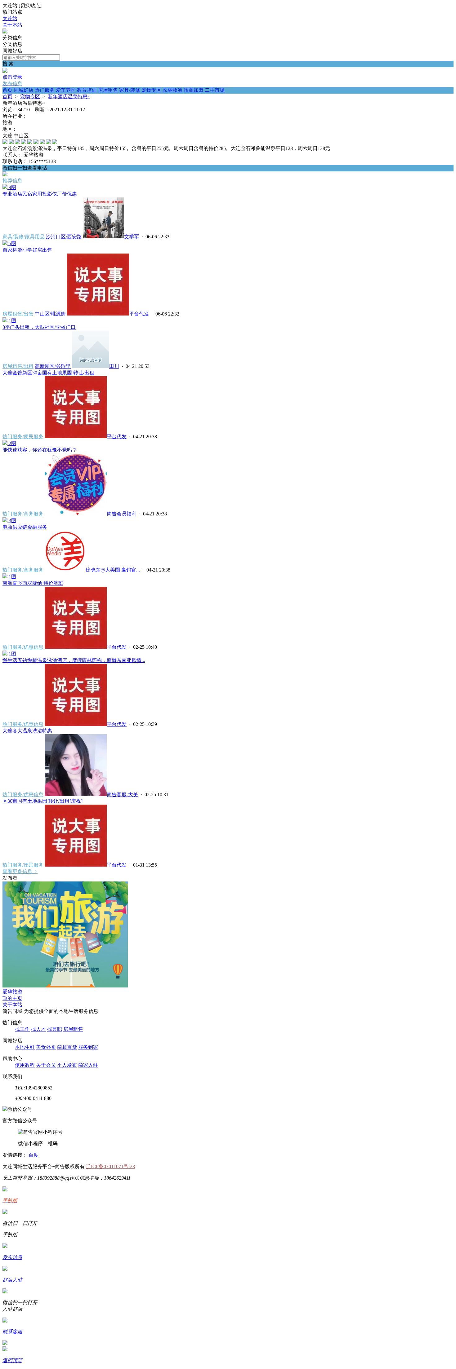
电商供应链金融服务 (24, 527)
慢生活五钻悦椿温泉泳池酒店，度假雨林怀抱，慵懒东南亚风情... (73, 660)
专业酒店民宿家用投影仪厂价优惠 (39, 194)
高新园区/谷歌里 (53, 366)
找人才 (38, 1029)
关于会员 (46, 1065)
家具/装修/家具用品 (23, 236)
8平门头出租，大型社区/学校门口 (39, 327)
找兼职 (54, 1029)
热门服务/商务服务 (22, 513)
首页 (7, 90)
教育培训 (87, 90)
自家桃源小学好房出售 (27, 250)
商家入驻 (88, 1065)
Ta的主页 (12, 998)
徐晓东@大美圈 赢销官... (113, 569)
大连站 (9, 18)
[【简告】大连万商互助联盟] (4, 31)
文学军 (131, 236)
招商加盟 (193, 90)
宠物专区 (151, 90)
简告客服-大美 (122, 794)
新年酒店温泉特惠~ (69, 96)
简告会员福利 (121, 513)
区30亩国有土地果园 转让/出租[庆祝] (42, 801)
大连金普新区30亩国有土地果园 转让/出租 (48, 372)
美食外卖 (46, 1047)
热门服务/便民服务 (22, 436)
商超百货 (67, 1047)
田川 (114, 366)
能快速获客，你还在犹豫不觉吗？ (39, 450)
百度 (33, 1155)
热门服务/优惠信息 (22, 647)
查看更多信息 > (20, 871)
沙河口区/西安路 (64, 236)
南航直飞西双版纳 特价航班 (32, 583)
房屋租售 (108, 90)
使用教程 (25, 1065)
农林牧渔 (172, 90)
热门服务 (45, 90)
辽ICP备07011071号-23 (110, 1166)
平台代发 (139, 313)
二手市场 (215, 90)
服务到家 (88, 1047)
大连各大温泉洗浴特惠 (27, 730)
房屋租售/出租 (18, 366)
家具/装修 (129, 90)
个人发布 (67, 1065)
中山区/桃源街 (50, 313)
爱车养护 (66, 90)
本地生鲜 (25, 1047)
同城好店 (24, 90)
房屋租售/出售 (18, 313)
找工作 (22, 1029)
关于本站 (12, 25)
